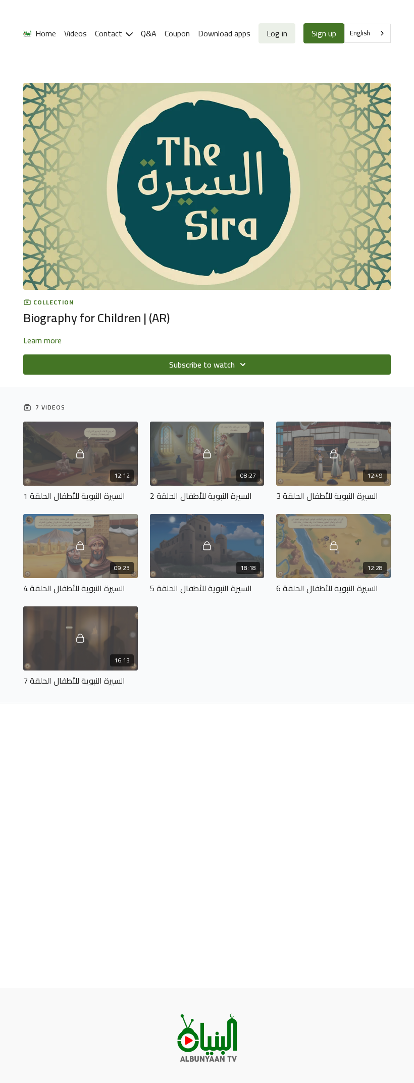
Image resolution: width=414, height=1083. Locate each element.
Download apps (224, 33)
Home (45, 33)
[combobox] (367, 33)
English (360, 33)
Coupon (177, 33)
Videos (75, 33)
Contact (109, 33)
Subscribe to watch (202, 364)
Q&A (149, 33)
